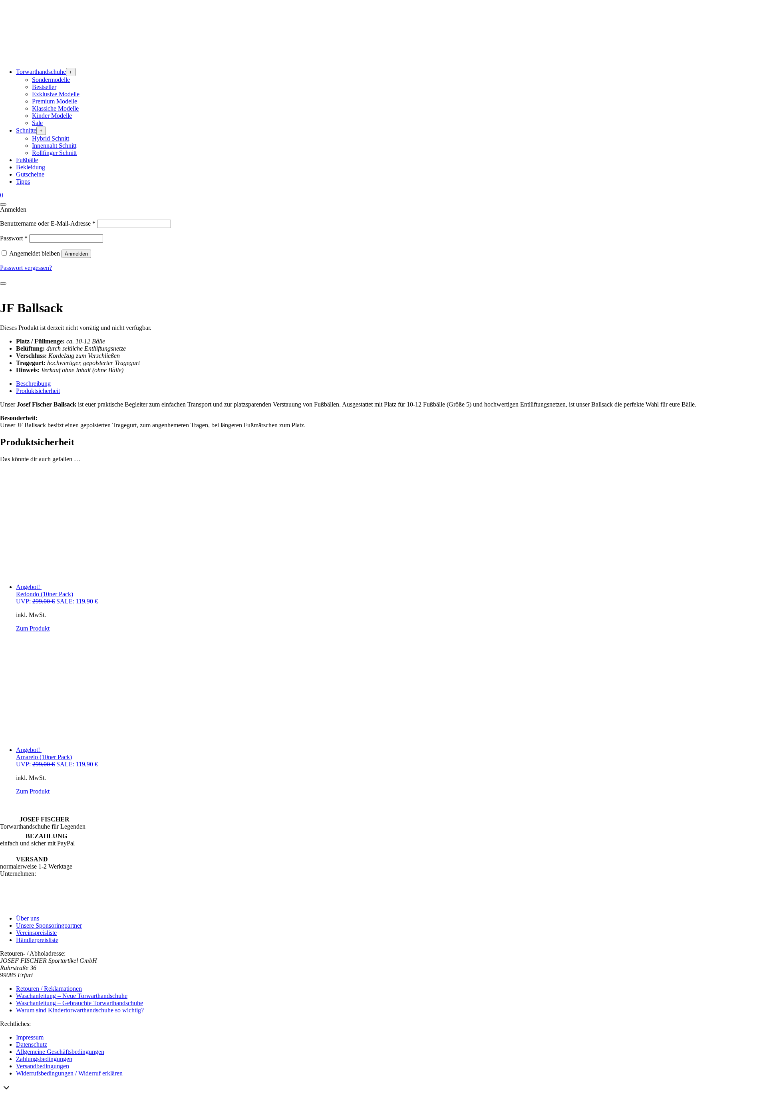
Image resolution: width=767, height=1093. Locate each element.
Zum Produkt (33, 628)
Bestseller (44, 86)
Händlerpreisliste (37, 939)
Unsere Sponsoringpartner (49, 925)
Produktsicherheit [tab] (38, 390)
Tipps (23, 181)
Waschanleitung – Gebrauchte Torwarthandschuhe (79, 1003)
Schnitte (26, 130)
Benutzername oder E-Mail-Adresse (47, 223)
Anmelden (76, 254)
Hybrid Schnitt (50, 138)
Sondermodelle (51, 79)
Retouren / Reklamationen (49, 988)
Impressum (30, 1037)
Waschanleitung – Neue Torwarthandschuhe (71, 995)
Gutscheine (30, 174)
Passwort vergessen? (26, 267)
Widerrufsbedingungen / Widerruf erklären (69, 1073)
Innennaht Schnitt (54, 145)
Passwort (14, 238)
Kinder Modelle (52, 115)
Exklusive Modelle (55, 94)
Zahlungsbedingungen (44, 1058)
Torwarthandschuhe (41, 71)
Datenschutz (31, 1044)
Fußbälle (27, 160)
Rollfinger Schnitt (54, 152)
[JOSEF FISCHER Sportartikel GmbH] (60, 57)
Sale (37, 122)
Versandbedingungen (42, 1066)
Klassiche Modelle (55, 108)
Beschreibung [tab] (33, 383)
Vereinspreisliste (36, 932)
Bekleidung (30, 167)
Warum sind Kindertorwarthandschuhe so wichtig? (80, 1010)
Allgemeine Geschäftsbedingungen (60, 1051)
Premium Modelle (54, 101)
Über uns (27, 918)
